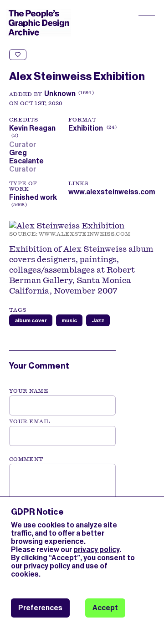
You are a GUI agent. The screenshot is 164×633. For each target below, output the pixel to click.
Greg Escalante (27, 156)
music (69, 320)
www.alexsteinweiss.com (111, 191)
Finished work (33, 197)
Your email (30, 421)
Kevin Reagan (32, 132)
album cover (31, 320)
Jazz (98, 320)
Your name (28, 391)
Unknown (60, 93)
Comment (26, 459)
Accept (105, 607)
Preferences (40, 607)
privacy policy (96, 549)
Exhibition (85, 128)
